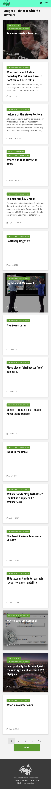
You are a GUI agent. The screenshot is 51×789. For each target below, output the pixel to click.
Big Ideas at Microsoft (20, 283)
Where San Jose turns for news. (22, 162)
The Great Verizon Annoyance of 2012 (24, 538)
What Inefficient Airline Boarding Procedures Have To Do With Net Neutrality (24, 76)
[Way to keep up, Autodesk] (25, 630)
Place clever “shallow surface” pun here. (25, 370)
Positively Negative (18, 241)
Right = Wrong (13, 25)
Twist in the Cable (17, 452)
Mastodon (30, 783)
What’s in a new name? (20, 705)
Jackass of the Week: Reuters (24, 114)
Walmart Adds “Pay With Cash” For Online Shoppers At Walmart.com (25, 498)
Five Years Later (16, 325)
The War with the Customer (18, 29)
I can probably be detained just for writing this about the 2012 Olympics (25, 670)
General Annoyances (16, 152)
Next (26, 747)
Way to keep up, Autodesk (22, 621)
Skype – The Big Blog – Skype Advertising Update (24, 412)
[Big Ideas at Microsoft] (25, 292)
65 (39, 740)
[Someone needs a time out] (25, 39)
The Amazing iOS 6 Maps (21, 199)
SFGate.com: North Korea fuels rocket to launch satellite (25, 580)
